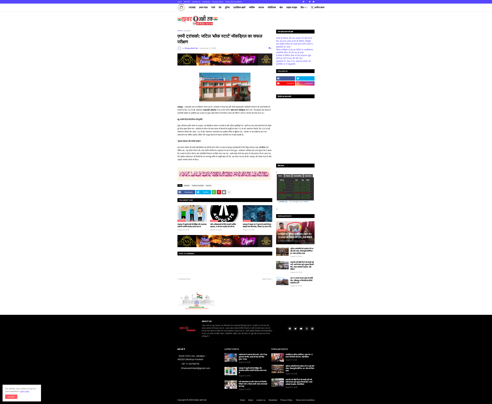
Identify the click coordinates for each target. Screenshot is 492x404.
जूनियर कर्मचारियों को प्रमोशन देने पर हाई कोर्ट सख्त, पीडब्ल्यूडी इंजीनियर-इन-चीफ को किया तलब (301, 250)
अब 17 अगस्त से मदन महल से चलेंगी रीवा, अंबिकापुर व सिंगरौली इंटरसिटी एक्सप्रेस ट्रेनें (301, 280)
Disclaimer (206, 2)
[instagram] (307, 328)
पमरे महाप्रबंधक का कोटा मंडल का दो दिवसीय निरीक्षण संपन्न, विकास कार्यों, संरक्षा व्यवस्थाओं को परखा (253, 383)
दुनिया (227, 7)
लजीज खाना (319, 7)
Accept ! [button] (11, 397)
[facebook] (303, 2)
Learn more (24, 391)
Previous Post (184, 279)
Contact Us (196, 2)
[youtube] (314, 2)
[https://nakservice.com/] (285, 88)
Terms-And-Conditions (233, 2)
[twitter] (309, 2)
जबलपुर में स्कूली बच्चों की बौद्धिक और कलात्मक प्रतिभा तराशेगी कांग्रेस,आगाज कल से (192, 225)
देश (220, 7)
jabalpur (187, 31)
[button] (306, 7)
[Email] (224, 192)
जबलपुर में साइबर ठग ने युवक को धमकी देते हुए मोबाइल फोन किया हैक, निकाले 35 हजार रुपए (257, 225)
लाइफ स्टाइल (291, 7)
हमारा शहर (203, 7)
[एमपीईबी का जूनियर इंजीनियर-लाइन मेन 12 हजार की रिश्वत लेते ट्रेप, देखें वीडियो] (277, 357)
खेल (281, 7)
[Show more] (229, 192)
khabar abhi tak (200, 400)
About (250, 400)
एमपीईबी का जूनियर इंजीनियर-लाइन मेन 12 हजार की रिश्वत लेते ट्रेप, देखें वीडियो (299, 355)
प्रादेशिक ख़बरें (239, 7)
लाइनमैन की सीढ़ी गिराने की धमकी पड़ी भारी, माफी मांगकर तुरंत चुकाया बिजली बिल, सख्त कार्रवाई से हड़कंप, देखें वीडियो (302, 265)
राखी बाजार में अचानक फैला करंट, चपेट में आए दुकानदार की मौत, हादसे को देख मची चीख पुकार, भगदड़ (253, 356)
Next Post (267, 279)
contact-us (260, 400)
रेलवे (213, 7)
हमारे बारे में (187, 2)
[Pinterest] (219, 192)
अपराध (261, 7)
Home (179, 2)
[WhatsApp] (214, 192)
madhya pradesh (198, 185)
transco (208, 185)
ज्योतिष (252, 7)
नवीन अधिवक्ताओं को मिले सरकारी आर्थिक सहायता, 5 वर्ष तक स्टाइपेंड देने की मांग (223, 225)
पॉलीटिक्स (272, 7)
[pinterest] (312, 328)
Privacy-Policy (217, 2)
